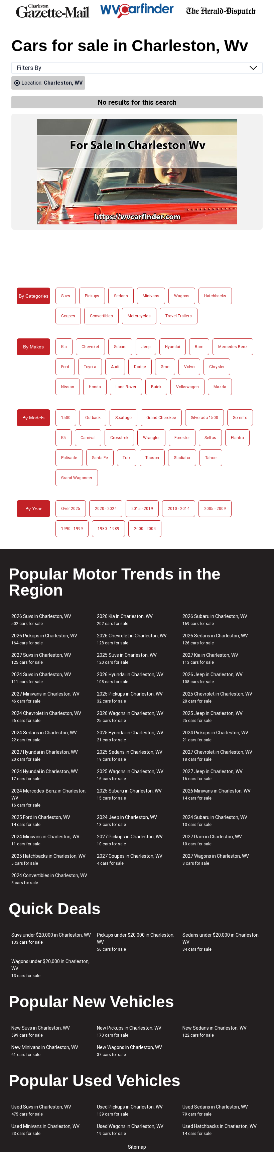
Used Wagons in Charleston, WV (130, 1130)
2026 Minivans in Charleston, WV (216, 794)
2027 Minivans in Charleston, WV (45, 697)
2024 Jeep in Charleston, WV (127, 821)
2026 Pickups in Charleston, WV (44, 639)
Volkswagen (187, 387)
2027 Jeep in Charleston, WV (212, 775)
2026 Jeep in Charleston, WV (212, 678)
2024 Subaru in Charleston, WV (214, 821)
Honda (95, 387)
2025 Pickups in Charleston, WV (130, 697)
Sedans (121, 296)
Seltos (210, 437)
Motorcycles (139, 316)
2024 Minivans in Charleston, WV (45, 840)
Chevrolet (90, 346)
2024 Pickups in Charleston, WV (215, 736)
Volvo (189, 366)
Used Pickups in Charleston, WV (130, 1110)
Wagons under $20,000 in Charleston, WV (50, 968)
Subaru (120, 346)
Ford (65, 366)
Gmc (165, 366)
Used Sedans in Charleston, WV (215, 1110)
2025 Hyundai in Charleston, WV (130, 736)
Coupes (68, 316)
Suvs (65, 296)
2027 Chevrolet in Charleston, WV (217, 755)
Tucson (152, 457)
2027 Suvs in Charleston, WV (41, 658)
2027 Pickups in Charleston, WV (130, 840)
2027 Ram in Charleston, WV (212, 840)
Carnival (88, 437)
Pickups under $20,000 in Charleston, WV (135, 942)
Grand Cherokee (161, 417)
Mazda (220, 387)
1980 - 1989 (108, 528)
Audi (115, 366)
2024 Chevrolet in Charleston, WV (46, 717)
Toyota (90, 366)
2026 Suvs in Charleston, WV (41, 620)
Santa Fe (100, 457)
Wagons (181, 296)
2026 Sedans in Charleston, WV (215, 639)
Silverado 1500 (204, 417)
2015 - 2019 (142, 508)
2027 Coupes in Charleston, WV (129, 859)
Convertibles (101, 316)
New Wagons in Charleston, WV (129, 1051)
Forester (182, 437)
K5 (63, 437)
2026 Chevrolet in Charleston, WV (132, 639)
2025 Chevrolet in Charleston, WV (217, 697)
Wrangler (151, 437)
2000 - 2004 (145, 528)
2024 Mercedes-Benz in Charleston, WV (49, 798)
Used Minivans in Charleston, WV (45, 1130)
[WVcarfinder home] (137, 10)
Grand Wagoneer (76, 478)
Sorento (240, 417)
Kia (64, 346)
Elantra (237, 437)
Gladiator (182, 457)
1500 (66, 417)
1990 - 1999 (72, 528)
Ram (199, 346)
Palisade (69, 457)
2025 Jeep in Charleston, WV (212, 717)
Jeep (145, 346)
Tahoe (211, 457)
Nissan (67, 387)
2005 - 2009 (215, 508)
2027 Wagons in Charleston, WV (215, 859)
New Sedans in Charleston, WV (214, 1031)
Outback (93, 417)
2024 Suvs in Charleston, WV (41, 678)
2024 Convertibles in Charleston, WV (49, 879)
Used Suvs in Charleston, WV (41, 1110)
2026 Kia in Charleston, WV (125, 620)
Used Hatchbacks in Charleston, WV (219, 1130)
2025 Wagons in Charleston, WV (130, 775)
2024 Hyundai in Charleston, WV (44, 775)
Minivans (151, 296)
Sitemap (137, 1147)
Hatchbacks (215, 296)
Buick (156, 387)
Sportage (123, 417)
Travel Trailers (178, 316)
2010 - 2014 (178, 508)
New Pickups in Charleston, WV (129, 1031)
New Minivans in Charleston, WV (44, 1051)
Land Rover (126, 387)
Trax (127, 457)
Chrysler (217, 366)
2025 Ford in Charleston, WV (40, 821)
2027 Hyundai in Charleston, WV (44, 755)
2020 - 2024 (106, 508)
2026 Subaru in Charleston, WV (214, 620)
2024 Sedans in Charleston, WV (44, 736)
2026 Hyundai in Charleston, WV (130, 678)
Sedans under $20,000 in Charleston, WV (221, 942)
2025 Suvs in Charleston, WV (127, 658)
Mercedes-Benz (233, 346)
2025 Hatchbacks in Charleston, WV (48, 859)
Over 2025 (70, 508)
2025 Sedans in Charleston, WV (129, 755)
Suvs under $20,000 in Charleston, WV (51, 938)
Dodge (140, 366)
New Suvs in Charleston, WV (40, 1031)
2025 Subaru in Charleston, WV (129, 794)
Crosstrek (119, 437)
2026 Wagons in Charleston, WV (130, 717)
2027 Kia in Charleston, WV (210, 658)
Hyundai (172, 346)
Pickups (92, 296)
